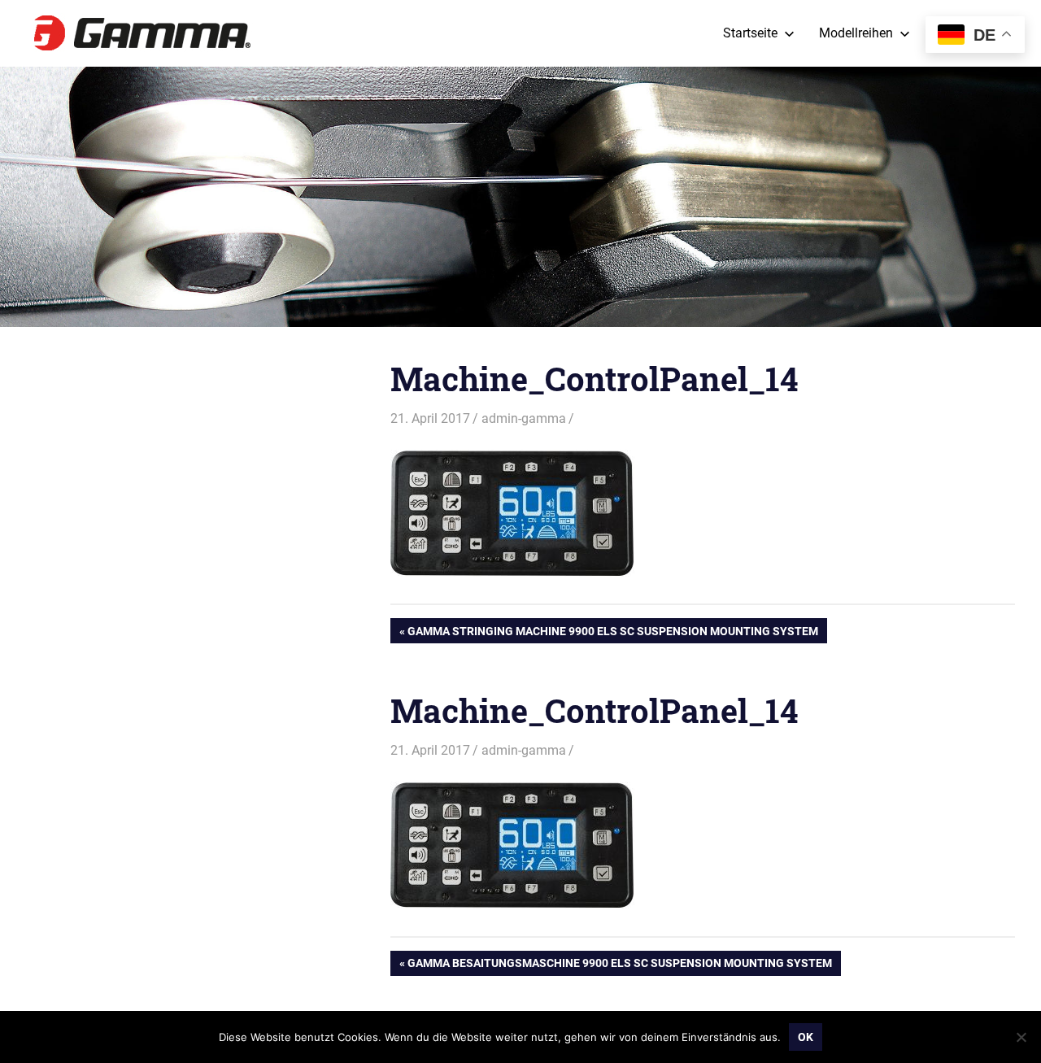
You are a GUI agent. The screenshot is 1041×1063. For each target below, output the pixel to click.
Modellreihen (856, 33)
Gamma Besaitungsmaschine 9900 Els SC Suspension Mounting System (619, 966)
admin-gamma (523, 418)
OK (805, 1036)
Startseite (750, 33)
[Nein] (1021, 1037)
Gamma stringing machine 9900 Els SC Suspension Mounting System (612, 633)
